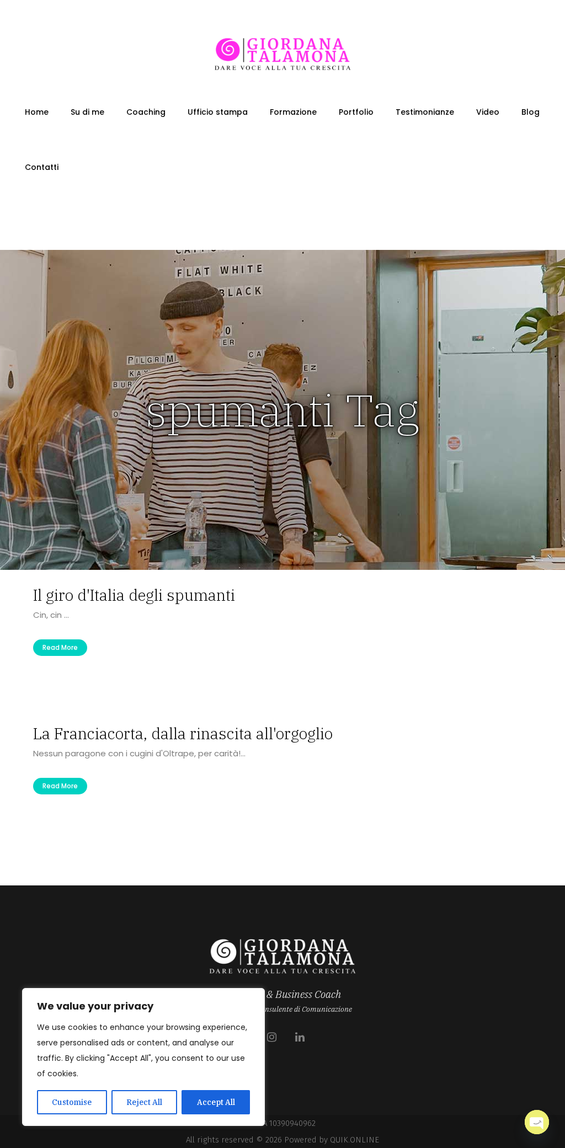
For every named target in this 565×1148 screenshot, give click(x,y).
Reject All (144, 1102)
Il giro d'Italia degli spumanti (134, 595)
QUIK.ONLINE (354, 1140)
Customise (72, 1102)
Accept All (216, 1102)
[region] (143, 1057)
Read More (60, 647)
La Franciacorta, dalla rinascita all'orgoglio (183, 733)
